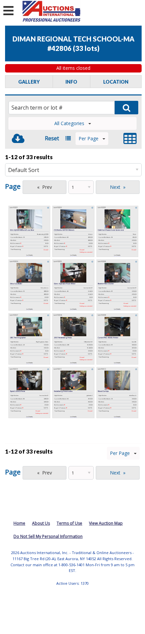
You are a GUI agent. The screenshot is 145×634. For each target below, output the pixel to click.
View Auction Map (106, 523)
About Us (41, 523)
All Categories (69, 123)
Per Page (88, 138)
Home (19, 523)
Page (13, 186)
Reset (52, 138)
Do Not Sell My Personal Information (48, 536)
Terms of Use (69, 523)
